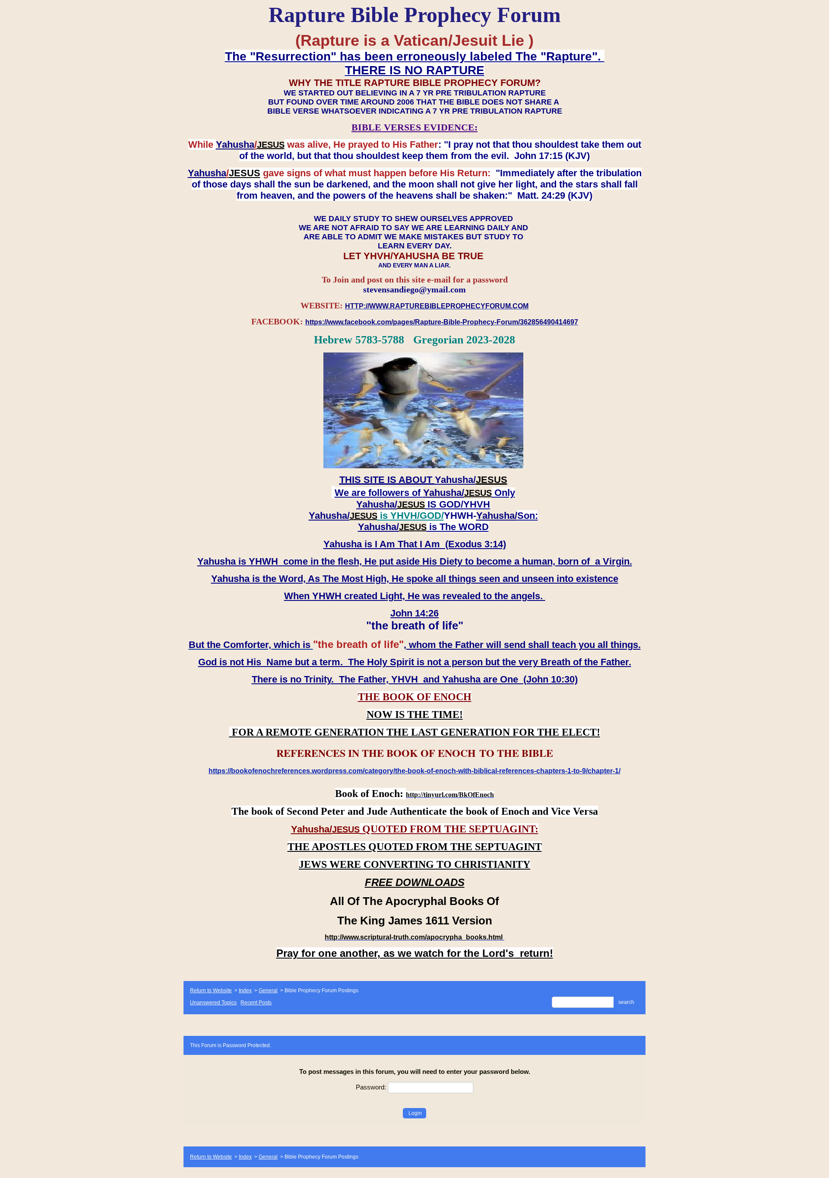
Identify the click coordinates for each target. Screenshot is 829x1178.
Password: (372, 1087)
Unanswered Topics (213, 1003)
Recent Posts (256, 1003)
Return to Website (211, 990)
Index (245, 990)
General (268, 990)
